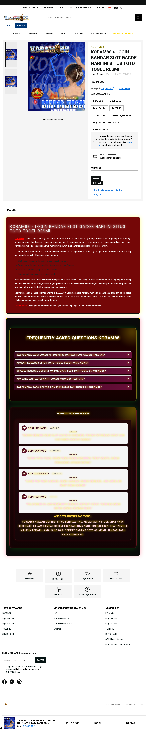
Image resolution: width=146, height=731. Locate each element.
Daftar (21, 25)
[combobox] (94, 17)
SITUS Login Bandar (87, 594)
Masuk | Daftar (31, 8)
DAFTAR (97, 183)
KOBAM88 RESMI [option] (101, 129)
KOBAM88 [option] (98, 101)
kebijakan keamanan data (27, 669)
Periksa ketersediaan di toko (108, 190)
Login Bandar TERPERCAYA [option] (106, 122)
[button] (11, 54)
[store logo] (16, 18)
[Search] (138, 17)
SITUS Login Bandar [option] (121, 115)
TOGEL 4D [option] (116, 108)
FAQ (55, 613)
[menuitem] (16, 33)
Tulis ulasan (124, 88)
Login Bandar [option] (115, 101)
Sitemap (57, 629)
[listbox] (114, 115)
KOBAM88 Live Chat (63, 623)
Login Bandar (65, 8)
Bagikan (98, 194)
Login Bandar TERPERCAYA (117, 644)
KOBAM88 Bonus (61, 618)
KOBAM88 (48, 8)
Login (8, 25)
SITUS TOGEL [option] (99, 115)
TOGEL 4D (100, 8)
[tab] (12, 210)
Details (11, 210)
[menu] (73, 33)
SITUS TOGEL (58, 579)
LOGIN (96, 178)
